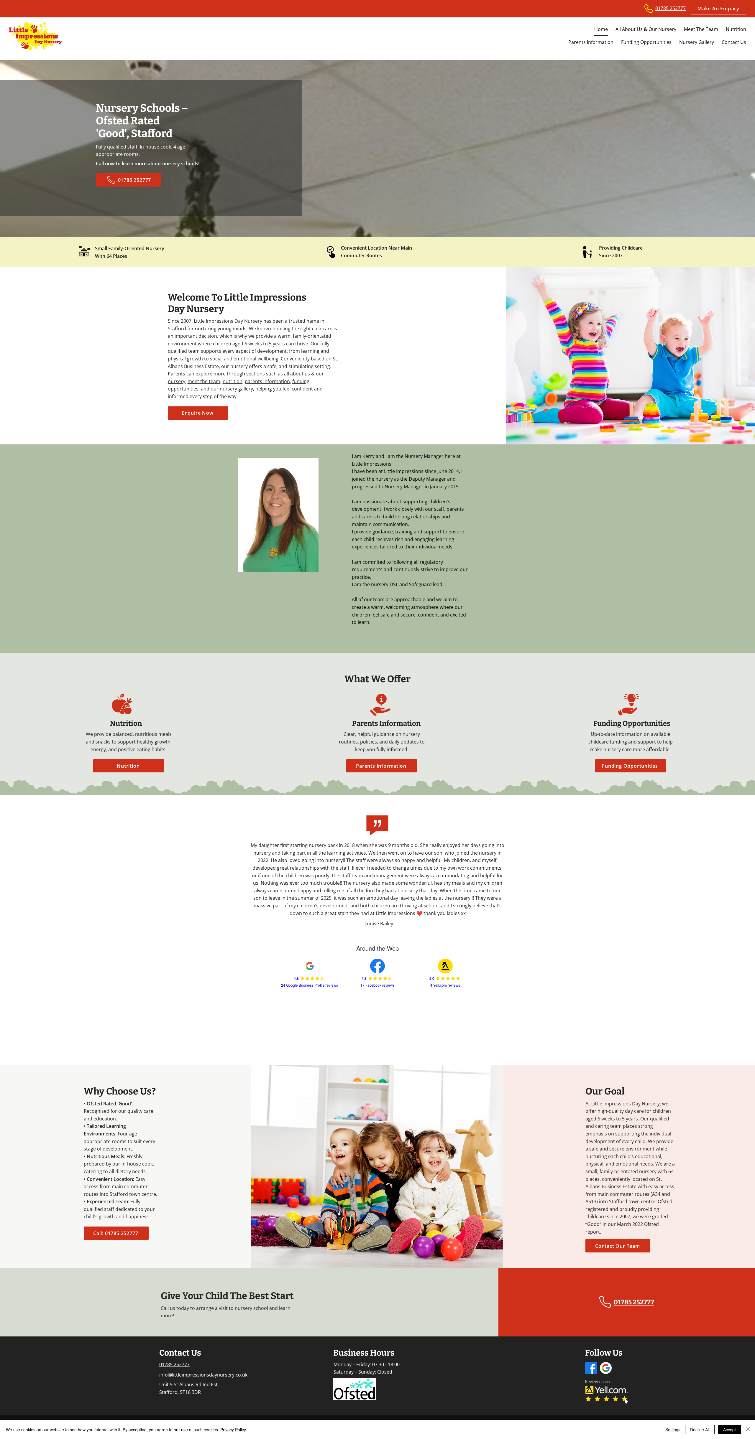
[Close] (747, 1429)
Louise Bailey (379, 923)
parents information (267, 381)
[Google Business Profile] (606, 1368)
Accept (729, 1430)
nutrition (232, 381)
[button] (718, 8)
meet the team (204, 381)
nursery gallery (236, 388)
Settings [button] (672, 1430)
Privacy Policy (233, 1430)
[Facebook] (591, 1368)
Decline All (700, 1430)
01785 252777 (174, 1364)
